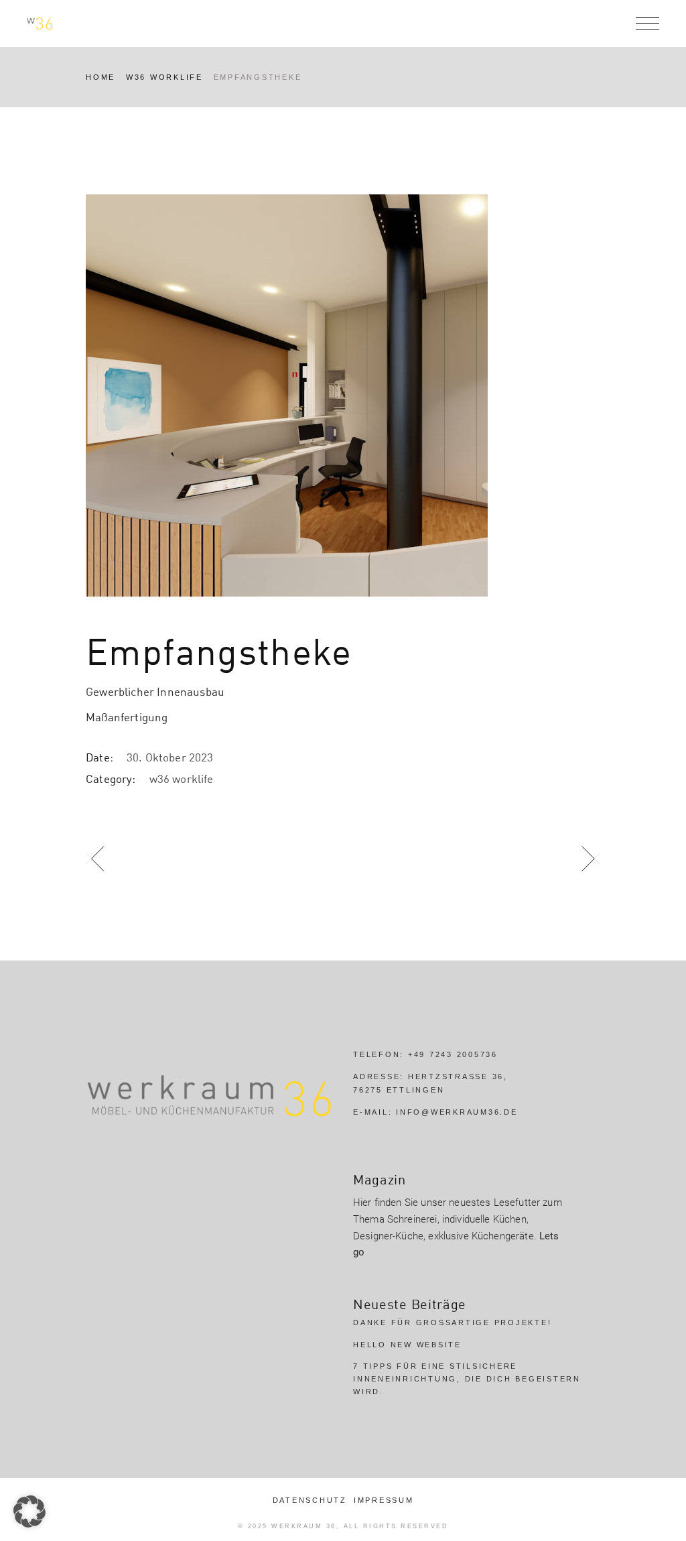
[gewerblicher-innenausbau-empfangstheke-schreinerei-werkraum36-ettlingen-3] (343, 395)
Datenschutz (310, 1500)
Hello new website (407, 1345)
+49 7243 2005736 (453, 1054)
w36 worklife (181, 779)
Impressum (384, 1500)
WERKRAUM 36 (303, 1526)
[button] (29, 1511)
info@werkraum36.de (457, 1112)
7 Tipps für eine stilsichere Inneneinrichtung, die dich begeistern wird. (467, 1378)
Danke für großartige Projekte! (452, 1322)
